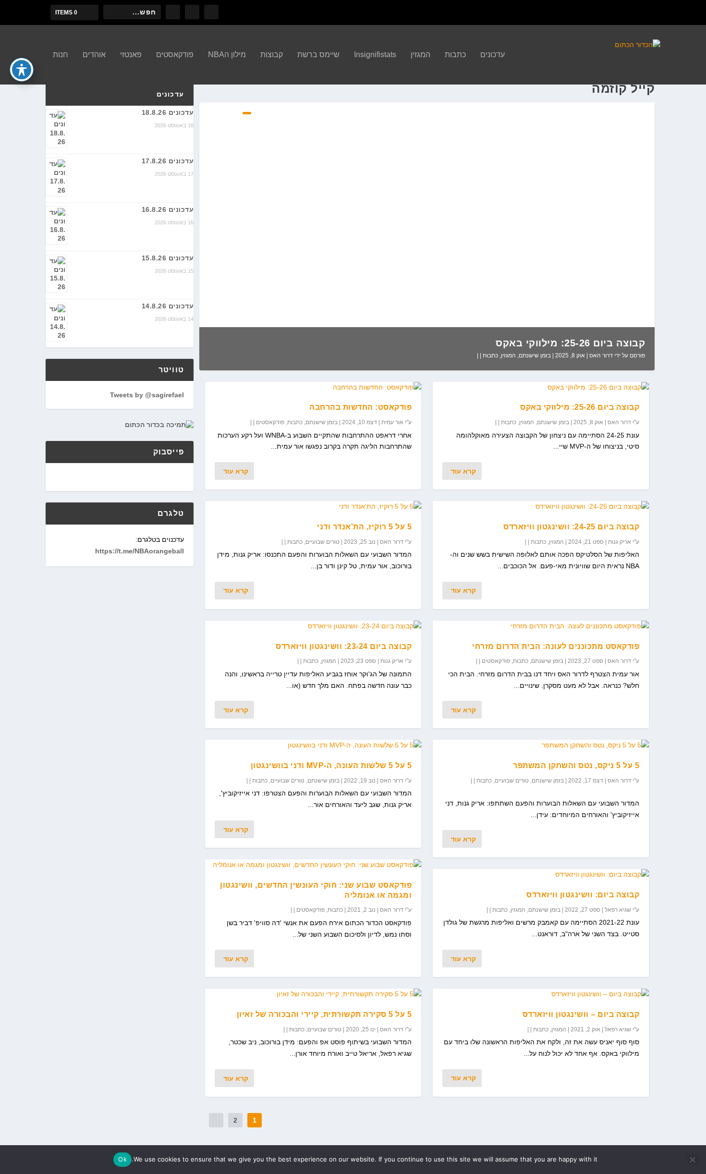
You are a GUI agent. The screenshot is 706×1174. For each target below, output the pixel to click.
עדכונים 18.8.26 (168, 112)
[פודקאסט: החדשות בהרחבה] (313, 387)
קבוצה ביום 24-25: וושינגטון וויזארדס (571, 527)
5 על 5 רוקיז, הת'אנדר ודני (364, 527)
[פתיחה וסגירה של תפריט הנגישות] (21, 69)
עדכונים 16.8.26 (168, 209)
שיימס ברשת (318, 55)
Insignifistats (375, 55)
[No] (693, 1159)
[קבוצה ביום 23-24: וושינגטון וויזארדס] (313, 626)
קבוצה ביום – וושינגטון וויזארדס (581, 1014)
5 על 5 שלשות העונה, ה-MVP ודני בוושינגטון (331, 765)
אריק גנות (619, 541)
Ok (122, 1159)
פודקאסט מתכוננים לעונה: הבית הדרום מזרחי (555, 646)
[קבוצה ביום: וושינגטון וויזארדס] (541, 874)
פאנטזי (131, 55)
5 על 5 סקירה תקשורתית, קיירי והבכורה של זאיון (324, 1014)
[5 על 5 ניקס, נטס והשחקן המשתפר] (541, 745)
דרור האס (601, 355)
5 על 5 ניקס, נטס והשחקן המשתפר (576, 765)
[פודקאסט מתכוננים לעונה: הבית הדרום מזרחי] (541, 626)
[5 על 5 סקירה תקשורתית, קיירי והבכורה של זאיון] (313, 994)
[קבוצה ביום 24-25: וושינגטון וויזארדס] (541, 507)
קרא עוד (463, 471)
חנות (60, 55)
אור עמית (392, 422)
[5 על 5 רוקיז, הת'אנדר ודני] (313, 507)
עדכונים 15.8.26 (168, 258)
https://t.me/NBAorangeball (139, 551)
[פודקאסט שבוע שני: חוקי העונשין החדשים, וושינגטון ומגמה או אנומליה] (313, 865)
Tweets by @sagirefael (147, 395)
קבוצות (271, 55)
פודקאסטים (175, 55)
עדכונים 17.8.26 (168, 161)
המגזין (420, 55)
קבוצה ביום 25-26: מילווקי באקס (570, 343)
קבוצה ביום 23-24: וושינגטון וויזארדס (344, 646)
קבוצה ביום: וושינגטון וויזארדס (582, 895)
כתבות (455, 55)
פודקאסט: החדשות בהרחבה (360, 407)
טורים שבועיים (512, 780)
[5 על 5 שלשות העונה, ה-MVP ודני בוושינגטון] (313, 745)
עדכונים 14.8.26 (168, 306)
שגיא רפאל (618, 909)
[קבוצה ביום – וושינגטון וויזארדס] (541, 994)
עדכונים (492, 55)
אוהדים (94, 55)
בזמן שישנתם (535, 355)
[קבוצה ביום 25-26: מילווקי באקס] (541, 387)
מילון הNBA (227, 55)
